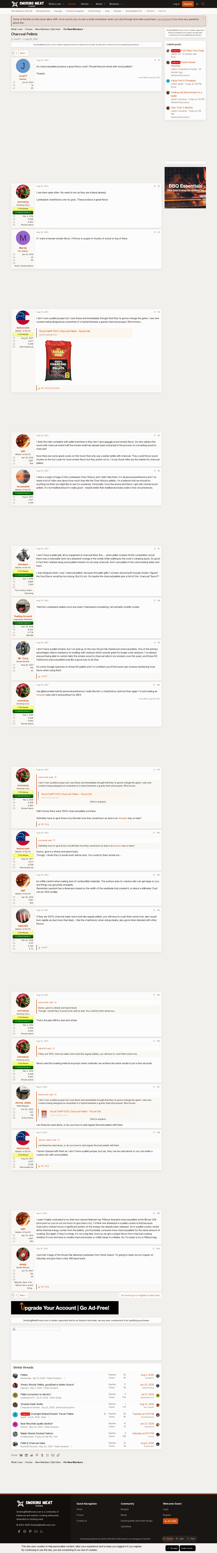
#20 (158, 1248)
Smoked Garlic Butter (32, 1404)
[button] (63, 4)
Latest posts (174, 44)
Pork (173, 57)
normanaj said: (45, 840)
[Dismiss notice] (203, 19)
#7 (159, 548)
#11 (158, 769)
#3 (159, 232)
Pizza (173, 87)
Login (165, 1509)
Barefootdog (148, 1388)
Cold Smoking (94, 11)
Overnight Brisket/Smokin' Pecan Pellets (52, 1413)
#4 (159, 312)
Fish (56, 1436)
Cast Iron (150, 11)
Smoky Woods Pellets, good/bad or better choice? (47, 1384)
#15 (158, 995)
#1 (159, 60)
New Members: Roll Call (21, 11)
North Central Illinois (24, 266)
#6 (159, 471)
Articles (85, 4)
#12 (158, 832)
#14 (158, 910)
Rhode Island (27, 225)
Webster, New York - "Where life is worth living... (23, 1285)
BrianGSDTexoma (29, 1446)
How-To (162, 11)
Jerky (107, 11)
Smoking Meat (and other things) (137, 1520)
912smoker (149, 1446)
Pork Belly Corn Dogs (192, 50)
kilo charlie (149, 1407)
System (169, 1538)
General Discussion (65, 1407)
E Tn (31, 949)
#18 (158, 1132)
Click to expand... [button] (98, 801)
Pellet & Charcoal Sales (33, 1443)
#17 (158, 1087)
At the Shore (27, 1118)
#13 (158, 875)
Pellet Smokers (54, 1378)
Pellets (24, 1374)
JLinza (151, 1436)
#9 (159, 642)
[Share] (155, 60)
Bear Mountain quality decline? (37, 1423)
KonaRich (149, 1378)
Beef (43, 1417)
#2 (159, 186)
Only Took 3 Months (182, 107)
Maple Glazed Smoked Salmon (37, 1433)
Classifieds (126, 1526)
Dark (192, 1538)
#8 (159, 600)
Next (22, 53)
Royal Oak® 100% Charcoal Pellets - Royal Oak (64, 331)
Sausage (58, 11)
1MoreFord (149, 1427)
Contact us (82, 1520)
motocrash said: (45, 777)
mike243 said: (45, 1048)
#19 (158, 1213)
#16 (158, 1041)
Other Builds (56, 1397)
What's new (55, 4)
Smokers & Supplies (75, 11)
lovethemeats (27, 1436)
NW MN (29, 635)
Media (99, 4)
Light (181, 1538)
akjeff (23, 1417)
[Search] (203, 4)
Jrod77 (17, 39)
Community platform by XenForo (106, 1539)
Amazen (40, 694)
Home (79, 1509)
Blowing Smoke (43, 11)
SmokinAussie (147, 1417)
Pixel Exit (146, 1539)
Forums (72, 4)
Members (114, 4)
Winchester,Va (26, 347)
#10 (158, 685)
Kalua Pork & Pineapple (183, 80)
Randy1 (24, 1427)
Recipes (117, 11)
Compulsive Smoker (30, 1407)
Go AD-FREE (171, 1521)
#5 (159, 435)
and (50, 388)
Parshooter (26, 1378)
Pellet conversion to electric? (36, 1394)
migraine (25, 1388)
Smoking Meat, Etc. (134, 11)
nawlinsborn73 (28, 1397)
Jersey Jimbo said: (47, 1140)
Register (167, 1515)
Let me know (164, 19)
